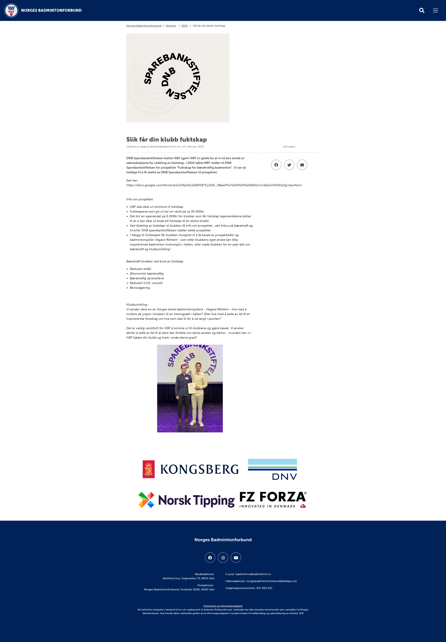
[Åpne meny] (436, 10)
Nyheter (171, 25)
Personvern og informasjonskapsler (223, 606)
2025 (184, 25)
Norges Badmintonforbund (144, 25)
